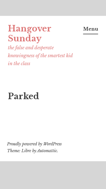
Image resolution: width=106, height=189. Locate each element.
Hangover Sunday (29, 34)
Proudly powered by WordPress (34, 143)
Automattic (47, 150)
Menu (90, 29)
